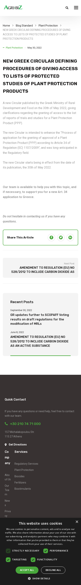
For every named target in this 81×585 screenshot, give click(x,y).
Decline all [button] (53, 570)
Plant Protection (48, 25)
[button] (40, 578)
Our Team (7, 490)
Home (6, 25)
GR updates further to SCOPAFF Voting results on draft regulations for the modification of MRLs (39, 319)
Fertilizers (20, 482)
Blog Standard (24, 25)
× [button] (76, 522)
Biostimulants (23, 488)
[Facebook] (51, 237)
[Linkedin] (70, 237)
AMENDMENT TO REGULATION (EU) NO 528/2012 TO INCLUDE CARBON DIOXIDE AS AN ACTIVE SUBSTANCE (39, 341)
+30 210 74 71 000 (24, 424)
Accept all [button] (27, 570)
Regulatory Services (26, 463)
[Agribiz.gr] (13, 8)
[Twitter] (61, 237)
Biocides (19, 476)
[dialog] (40, 551)
